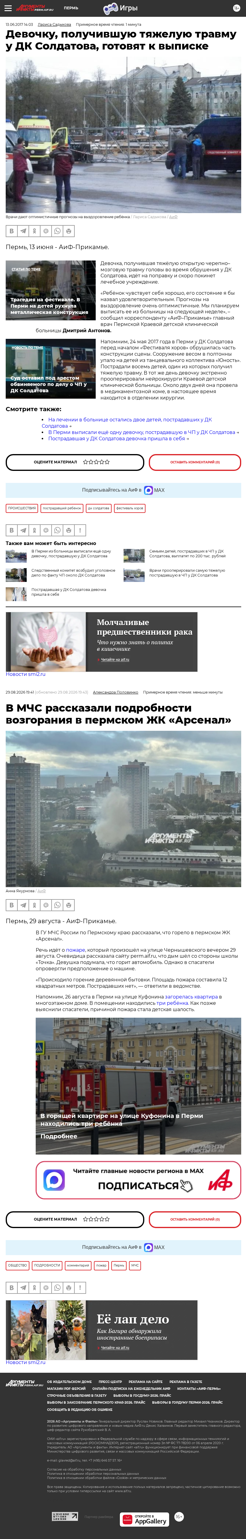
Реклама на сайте (146, 1382)
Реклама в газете (186, 1382)
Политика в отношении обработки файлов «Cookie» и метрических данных (106, 1478)
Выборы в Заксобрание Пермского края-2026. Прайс (96, 1403)
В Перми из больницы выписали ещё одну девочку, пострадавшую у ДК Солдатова (71, 553)
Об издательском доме (69, 1382)
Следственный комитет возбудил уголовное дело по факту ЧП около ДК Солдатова (73, 572)
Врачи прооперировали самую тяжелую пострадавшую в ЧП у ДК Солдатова (187, 572)
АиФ (173, 217)
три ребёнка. (172, 1003)
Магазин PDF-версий (66, 1389)
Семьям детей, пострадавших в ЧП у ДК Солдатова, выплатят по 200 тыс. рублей (187, 553)
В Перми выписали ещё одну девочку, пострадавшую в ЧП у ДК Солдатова (141, 432)
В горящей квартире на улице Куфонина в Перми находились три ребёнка (121, 1119)
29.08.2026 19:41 (20, 692)
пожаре (75, 950)
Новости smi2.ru (26, 674)
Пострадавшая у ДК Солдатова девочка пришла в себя (116, 438)
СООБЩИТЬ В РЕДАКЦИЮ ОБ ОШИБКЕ (79, 1410)
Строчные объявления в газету (76, 1396)
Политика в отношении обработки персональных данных (93, 1474)
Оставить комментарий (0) (195, 462)
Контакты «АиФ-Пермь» (199, 1389)
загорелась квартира (191, 997)
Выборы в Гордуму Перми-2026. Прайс (187, 1403)
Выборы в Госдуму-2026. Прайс (142, 1396)
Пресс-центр (110, 1382)
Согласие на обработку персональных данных (84, 1469)
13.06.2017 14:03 (19, 24)
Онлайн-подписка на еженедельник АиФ (131, 1389)
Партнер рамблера (99, 1517)
